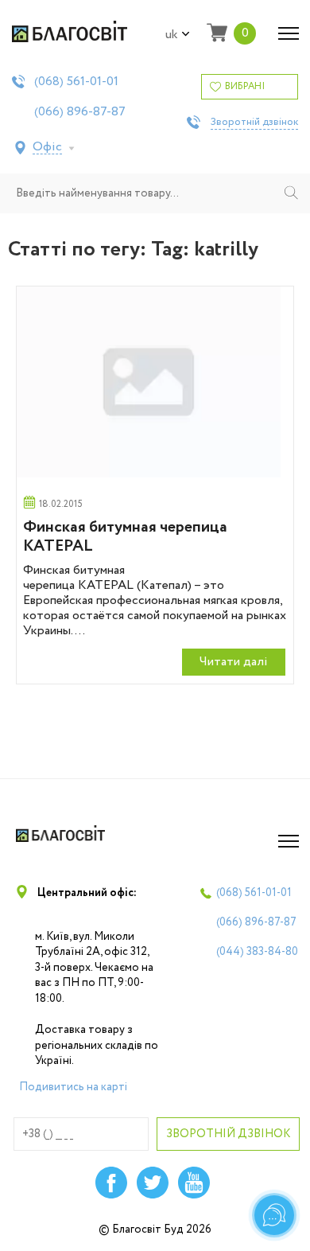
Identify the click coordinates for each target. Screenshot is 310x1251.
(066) (80, 112)
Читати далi (234, 662)
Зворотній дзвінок (254, 122)
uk (171, 35)
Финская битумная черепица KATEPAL (125, 537)
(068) (76, 82)
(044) (257, 952)
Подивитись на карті (73, 1087)
